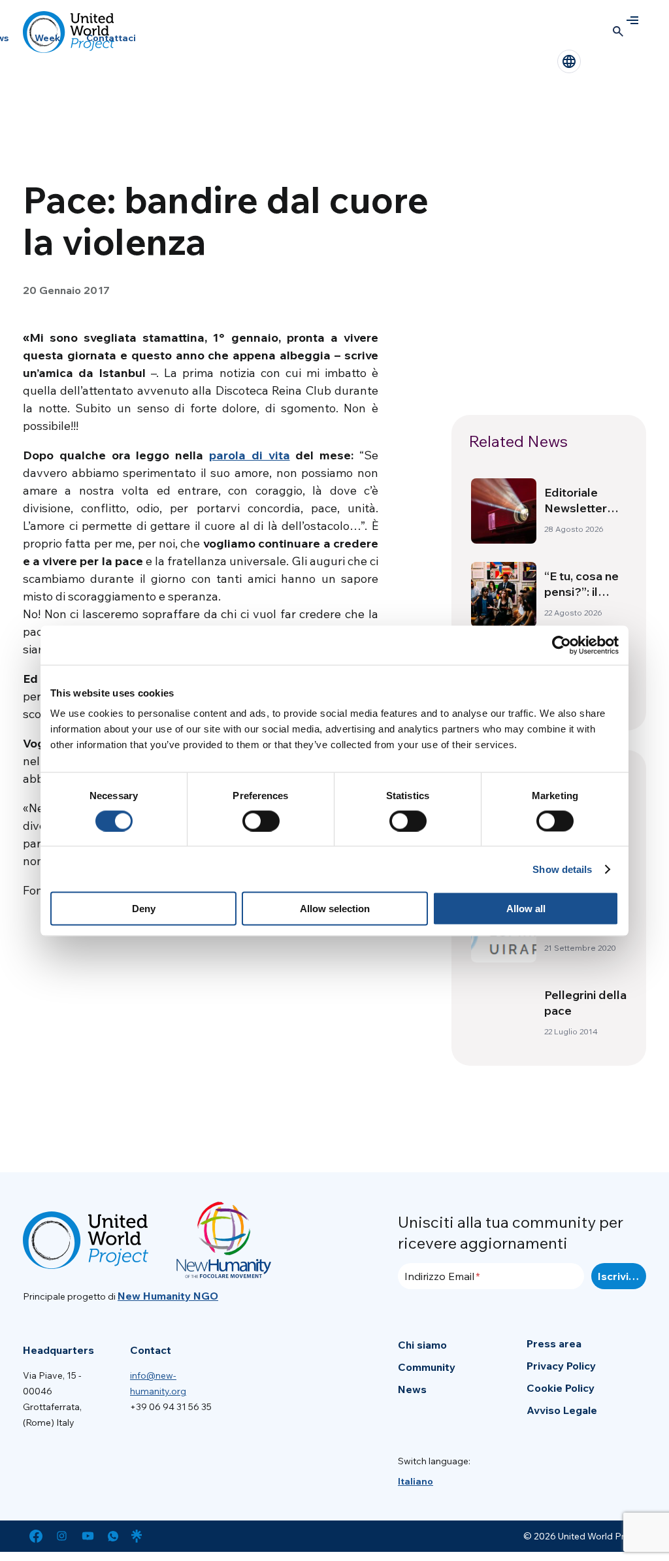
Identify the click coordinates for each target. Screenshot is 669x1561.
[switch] (261, 820)
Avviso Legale (562, 1410)
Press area (554, 1343)
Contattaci (111, 38)
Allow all (526, 908)
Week (47, 38)
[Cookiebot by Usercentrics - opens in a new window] (561, 645)
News (412, 1389)
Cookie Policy (561, 1387)
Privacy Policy (561, 1365)
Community (426, 1366)
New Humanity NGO (168, 1295)
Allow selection (335, 908)
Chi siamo (422, 1344)
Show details (562, 868)
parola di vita (249, 455)
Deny (143, 908)
